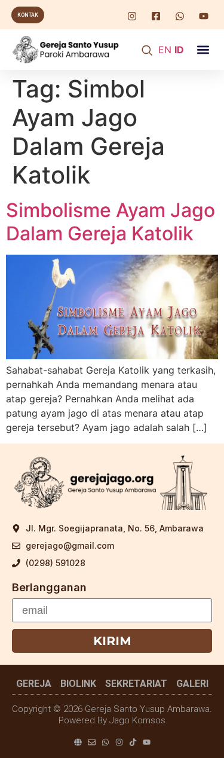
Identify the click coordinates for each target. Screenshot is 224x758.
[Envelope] (92, 742)
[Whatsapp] (105, 742)
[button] (203, 50)
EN (164, 50)
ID (179, 50)
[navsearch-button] (147, 51)
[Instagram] (119, 742)
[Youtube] (147, 742)
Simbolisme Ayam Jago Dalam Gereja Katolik (110, 221)
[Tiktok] (133, 742)
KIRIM (112, 641)
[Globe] (78, 742)
